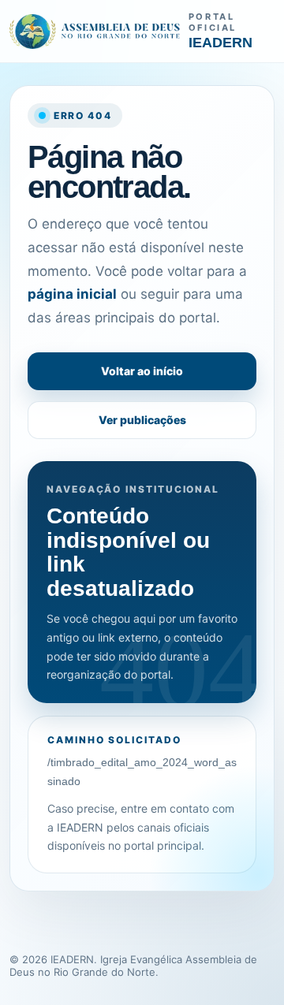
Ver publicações (142, 419)
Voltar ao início (142, 371)
